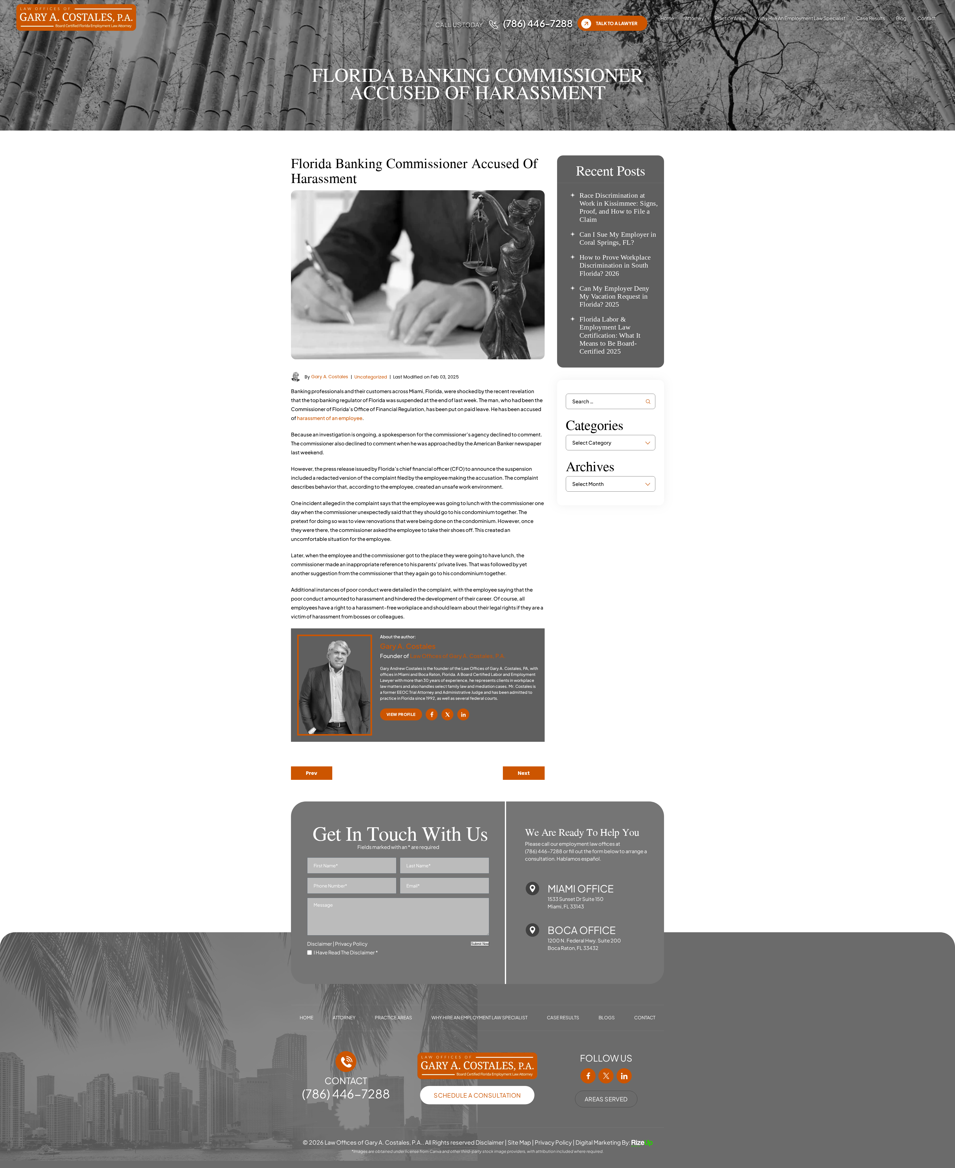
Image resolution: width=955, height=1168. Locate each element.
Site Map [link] (519, 1142)
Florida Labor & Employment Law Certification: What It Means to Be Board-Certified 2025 (609, 335)
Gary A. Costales (329, 376)
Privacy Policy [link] (553, 1142)
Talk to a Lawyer (616, 23)
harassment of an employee (329, 418)
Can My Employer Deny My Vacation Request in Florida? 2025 (614, 296)
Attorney (694, 18)
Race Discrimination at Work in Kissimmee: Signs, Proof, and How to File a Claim (618, 207)
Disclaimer (319, 943)
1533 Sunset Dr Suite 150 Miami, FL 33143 (576, 902)
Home (667, 18)
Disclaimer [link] (490, 1142)
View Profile (401, 714)
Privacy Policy (351, 943)
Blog (901, 18)
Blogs (607, 1017)
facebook (588, 1076)
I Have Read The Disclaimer (346, 952)
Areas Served (606, 1099)
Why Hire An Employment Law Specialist (801, 18)
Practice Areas (731, 18)
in (624, 1076)
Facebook (432, 714)
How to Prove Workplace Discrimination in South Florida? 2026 (615, 265)
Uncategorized (370, 377)
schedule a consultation (477, 1095)
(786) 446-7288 (538, 23)
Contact (926, 18)
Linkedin (463, 714)
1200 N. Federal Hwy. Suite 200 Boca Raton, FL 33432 (584, 944)
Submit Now (480, 944)
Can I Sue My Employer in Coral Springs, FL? (617, 238)
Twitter (448, 714)
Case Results (870, 18)
